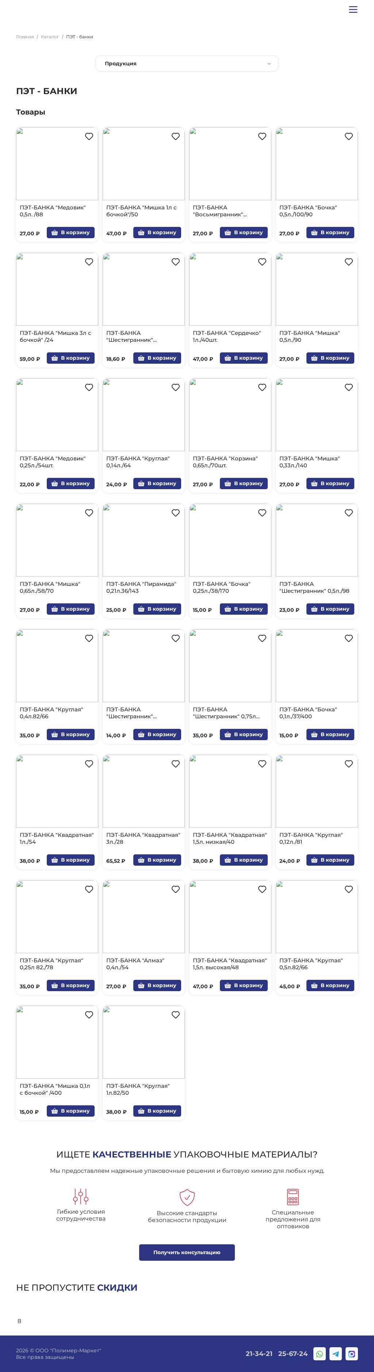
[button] (353, 9)
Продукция (121, 63)
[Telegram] (335, 1353)
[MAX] (352, 1353)
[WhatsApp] (319, 1353)
